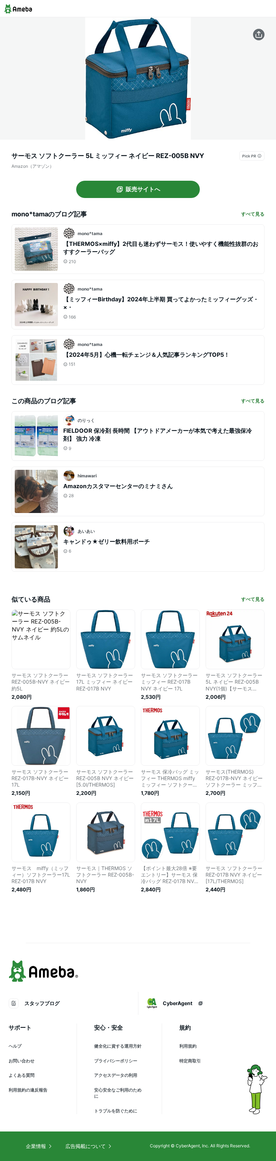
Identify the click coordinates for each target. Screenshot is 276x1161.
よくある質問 (21, 1075)
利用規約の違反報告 (28, 1090)
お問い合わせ (21, 1060)
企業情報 (36, 1146)
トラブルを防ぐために (115, 1110)
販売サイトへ (143, 189)
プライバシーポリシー (115, 1060)
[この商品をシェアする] (258, 34)
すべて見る (252, 214)
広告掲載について (85, 1146)
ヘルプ (15, 1046)
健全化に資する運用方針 (118, 1046)
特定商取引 (190, 1060)
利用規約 (188, 1046)
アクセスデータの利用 (115, 1075)
